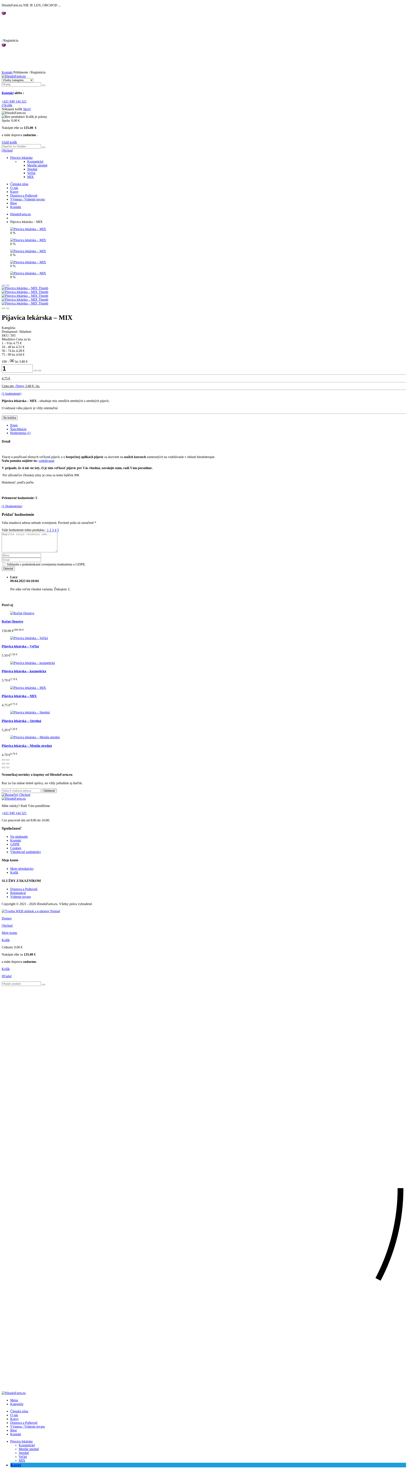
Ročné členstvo (12, 621)
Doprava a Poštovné (23, 195)
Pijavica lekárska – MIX (19, 696)
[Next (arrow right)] (7, 767)
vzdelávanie (46, 461)
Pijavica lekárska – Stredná (21, 721)
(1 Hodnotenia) (12, 506)
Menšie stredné (37, 165)
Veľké (31, 173)
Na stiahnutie (19, 836)
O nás (14, 188)
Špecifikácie (18, 429)
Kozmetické (35, 161)
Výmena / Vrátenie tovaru (27, 199)
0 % (13, 233)
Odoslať (8, 568)
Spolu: (6, 120)
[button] (7, 150)
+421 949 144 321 (14, 101)
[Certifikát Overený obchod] (16, 795)
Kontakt (7, 72)
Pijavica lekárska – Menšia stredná (27, 745)
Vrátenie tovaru (20, 896)
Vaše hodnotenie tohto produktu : (24, 530)
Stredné (32, 169)
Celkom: (7, 947)
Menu (14, 1400)
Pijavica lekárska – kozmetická (24, 671)
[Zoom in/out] (7, 763)
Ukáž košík (9, 142)
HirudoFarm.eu (20, 214)
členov (20, 386)
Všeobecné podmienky (25, 852)
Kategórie (16, 1404)
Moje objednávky (22, 868)
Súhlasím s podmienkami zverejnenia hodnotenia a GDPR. (46, 564)
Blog (13, 203)
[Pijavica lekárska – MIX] (28, 229)
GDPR (15, 844)
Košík (14, 872)
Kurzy (14, 191)
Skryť (27, 109)
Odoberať (49, 790)
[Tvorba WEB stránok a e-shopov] (31, 911)
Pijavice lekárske (21, 157)
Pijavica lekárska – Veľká (20, 646)
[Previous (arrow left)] (3, 767)
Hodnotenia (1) (20, 433)
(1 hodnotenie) (11, 393)
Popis (14, 425)
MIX (30, 177)
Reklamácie (18, 893)
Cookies (15, 848)
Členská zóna (19, 184)
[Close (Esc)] (3, 763)
